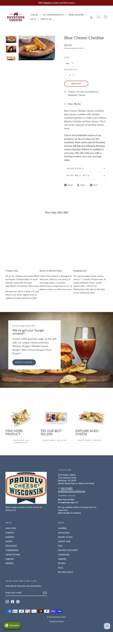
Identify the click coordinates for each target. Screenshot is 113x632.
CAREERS (10, 559)
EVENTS (9, 541)
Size (67, 57)
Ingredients (75, 168)
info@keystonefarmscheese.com (71, 491)
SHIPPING (10, 537)
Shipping (66, 48)
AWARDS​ (10, 563)
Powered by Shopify (56, 621)
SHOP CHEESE (24, 362)
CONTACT (10, 533)
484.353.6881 (67, 488)
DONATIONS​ (63, 555)
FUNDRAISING (12, 550)
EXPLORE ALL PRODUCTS (21, 441)
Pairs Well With (78, 175)
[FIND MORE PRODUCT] (21, 418)
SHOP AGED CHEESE (90, 440)
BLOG (60, 568)
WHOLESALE (11, 546)
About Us (46, 19)
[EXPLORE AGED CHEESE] (91, 418)
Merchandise (76, 14)
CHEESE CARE (64, 541)
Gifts (33, 19)
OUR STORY (11, 528)
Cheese (34, 14)
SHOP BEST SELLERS (55, 440)
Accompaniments (53, 14)
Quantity (71, 69)
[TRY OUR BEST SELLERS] (56, 418)
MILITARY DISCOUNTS (68, 550)
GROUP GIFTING (13, 555)
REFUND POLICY (65, 572)
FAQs (60, 546)
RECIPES (61, 563)
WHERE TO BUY (65, 537)
